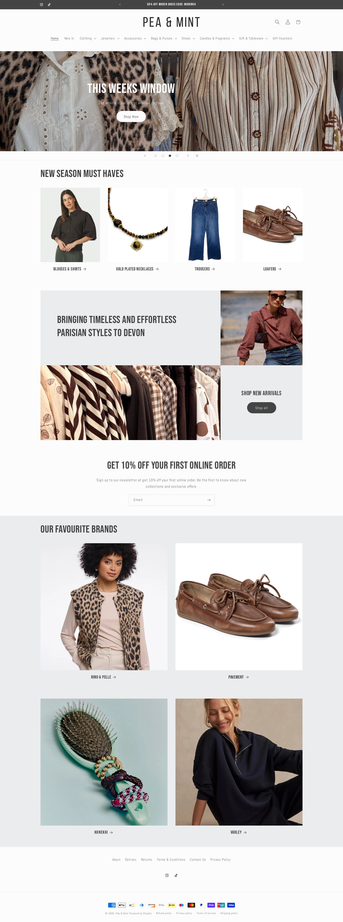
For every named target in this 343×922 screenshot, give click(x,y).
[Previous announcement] (120, 4)
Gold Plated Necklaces (135, 269)
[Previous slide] (145, 155)
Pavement (236, 677)
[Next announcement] (223, 4)
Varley (236, 832)
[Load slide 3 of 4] (169, 155)
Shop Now (145, 114)
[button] (87, 38)
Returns (146, 860)
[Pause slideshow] (198, 155)
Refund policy (164, 913)
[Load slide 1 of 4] (155, 155)
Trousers (202, 269)
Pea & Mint (122, 913)
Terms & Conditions (171, 860)
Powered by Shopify (140, 913)
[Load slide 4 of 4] (177, 155)
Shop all (261, 408)
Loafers (269, 269)
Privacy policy (184, 913)
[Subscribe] (209, 500)
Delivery (131, 860)
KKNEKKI (101, 832)
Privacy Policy (220, 860)
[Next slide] (188, 155)
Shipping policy (229, 913)
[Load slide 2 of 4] (162, 155)
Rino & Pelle (101, 677)
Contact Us (198, 860)
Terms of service (206, 913)
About (116, 860)
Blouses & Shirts (67, 269)
